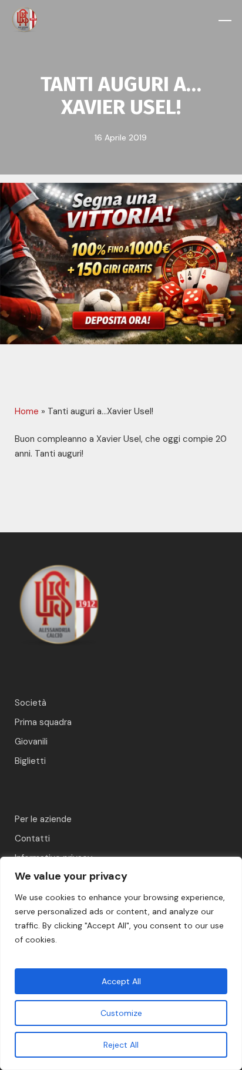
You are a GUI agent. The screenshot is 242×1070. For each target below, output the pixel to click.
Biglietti (30, 761)
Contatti (32, 838)
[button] (225, 20)
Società (30, 703)
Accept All (121, 981)
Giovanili (31, 741)
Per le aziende (43, 819)
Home (27, 411)
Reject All (121, 1044)
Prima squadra (43, 722)
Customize (121, 1013)
